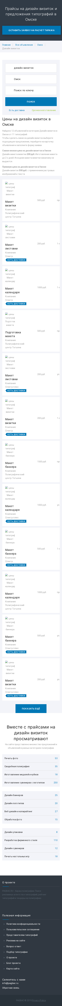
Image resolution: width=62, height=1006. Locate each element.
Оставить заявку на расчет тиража (31, 30)
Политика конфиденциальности (23, 924)
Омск (40, 45)
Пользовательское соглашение (22, 929)
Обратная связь (10, 988)
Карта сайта (13, 968)
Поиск (31, 101)
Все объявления (24, 45)
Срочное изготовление (44, 110)
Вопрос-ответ (13, 946)
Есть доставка (17, 110)
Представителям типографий (22, 935)
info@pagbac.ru (10, 983)
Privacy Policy (39, 1000)
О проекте (11, 957)
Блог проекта (13, 963)
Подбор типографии (17, 952)
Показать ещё (31, 708)
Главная (6, 45)
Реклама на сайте (15, 940)
